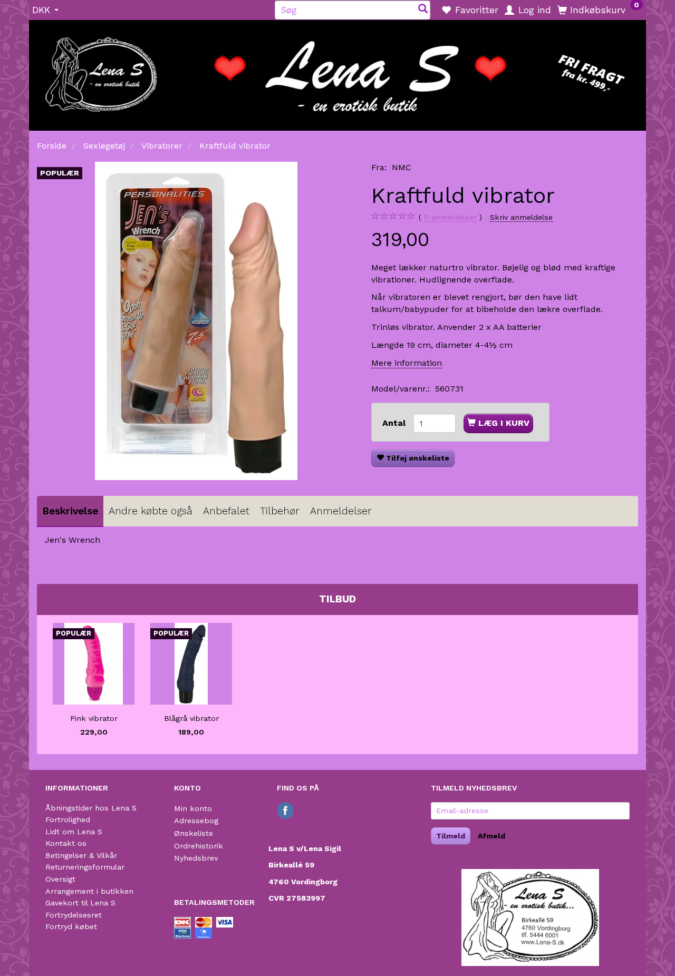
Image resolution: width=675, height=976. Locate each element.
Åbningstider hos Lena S (91, 808)
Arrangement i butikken (89, 891)
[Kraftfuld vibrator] (196, 321)
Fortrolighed (67, 819)
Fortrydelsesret (73, 915)
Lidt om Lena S (73, 831)
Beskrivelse (70, 511)
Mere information (406, 363)
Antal (395, 423)
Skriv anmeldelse (521, 217)
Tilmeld (450, 836)
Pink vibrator (94, 718)
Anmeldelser (341, 511)
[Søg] (423, 9)
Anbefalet (226, 511)
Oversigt (60, 879)
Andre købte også (150, 511)
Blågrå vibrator (191, 718)
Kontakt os (65, 843)
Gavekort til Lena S (80, 903)
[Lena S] (337, 71)
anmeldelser (450, 217)
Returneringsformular (84, 867)
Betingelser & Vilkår (81, 855)
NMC (401, 167)
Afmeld (491, 836)
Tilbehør (280, 511)
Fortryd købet (71, 926)
